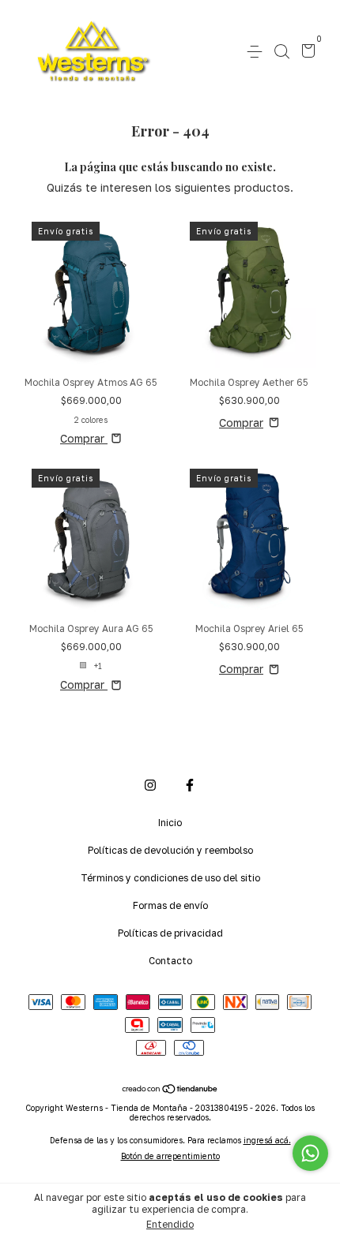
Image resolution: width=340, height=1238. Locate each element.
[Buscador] (281, 51)
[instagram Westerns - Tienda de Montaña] (150, 785)
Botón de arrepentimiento (170, 1156)
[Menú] (257, 51)
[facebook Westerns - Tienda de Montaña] (189, 785)
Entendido (170, 1224)
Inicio (170, 822)
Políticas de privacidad (170, 933)
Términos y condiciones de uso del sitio (170, 878)
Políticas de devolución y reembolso (170, 850)
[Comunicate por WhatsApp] (310, 1153)
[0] (305, 52)
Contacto (170, 961)
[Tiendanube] (170, 1090)
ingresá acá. (267, 1140)
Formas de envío (170, 905)
